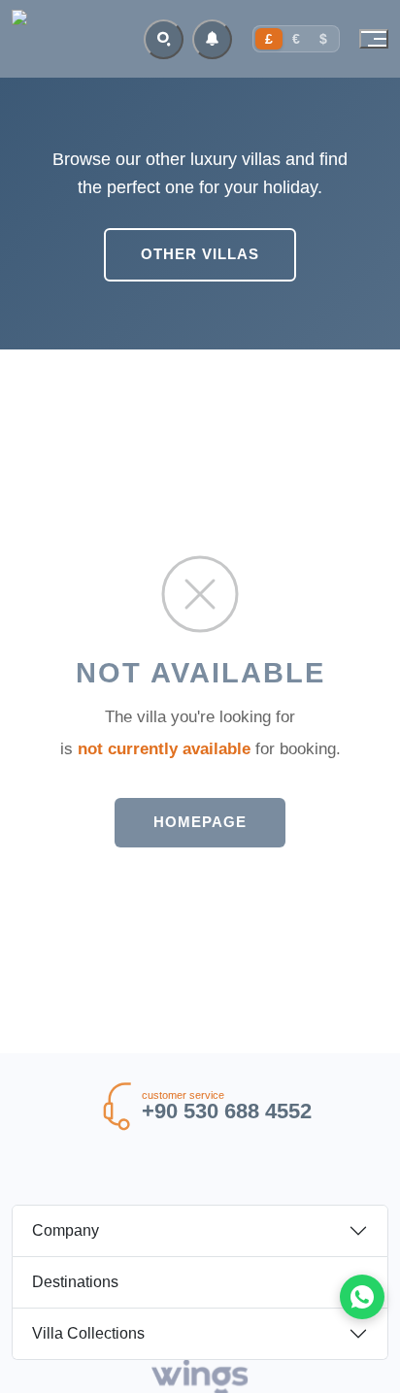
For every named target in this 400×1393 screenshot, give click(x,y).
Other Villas (200, 254)
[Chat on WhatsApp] (362, 1297)
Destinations (75, 1282)
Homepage (200, 821)
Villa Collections (88, 1333)
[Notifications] (212, 39)
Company (65, 1230)
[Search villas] (163, 39)
